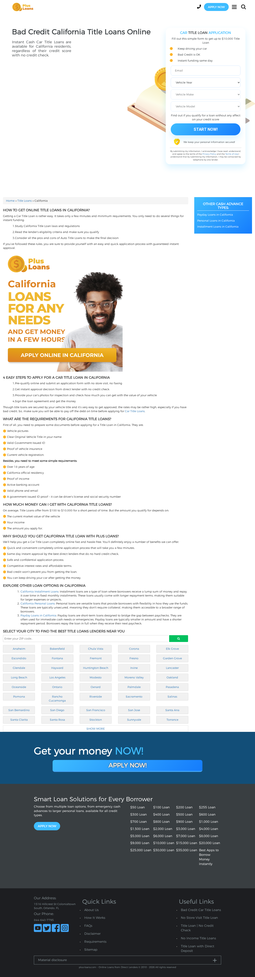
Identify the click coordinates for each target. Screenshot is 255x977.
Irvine (134, 668)
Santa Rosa (57, 719)
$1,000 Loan (208, 822)
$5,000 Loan (139, 836)
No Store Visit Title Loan (199, 918)
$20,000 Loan (209, 843)
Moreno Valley (134, 677)
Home (10, 200)
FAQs (88, 926)
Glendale (19, 668)
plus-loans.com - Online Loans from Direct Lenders (108, 967)
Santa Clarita (19, 719)
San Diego (57, 710)
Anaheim (19, 649)
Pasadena (172, 687)
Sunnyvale (134, 719)
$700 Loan (138, 822)
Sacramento (134, 696)
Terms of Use (231, 154)
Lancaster (172, 668)
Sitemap (90, 949)
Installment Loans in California (217, 226)
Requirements (95, 942)
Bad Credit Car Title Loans (201, 910)
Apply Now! (128, 765)
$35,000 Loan (186, 850)
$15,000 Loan (186, 843)
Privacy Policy (209, 154)
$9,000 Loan (139, 843)
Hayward (57, 668)
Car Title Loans (135, 411)
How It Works (94, 918)
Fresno (133, 658)
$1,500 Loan (139, 829)
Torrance (172, 719)
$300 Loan (138, 814)
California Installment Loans (39, 591)
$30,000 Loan (163, 850)
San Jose (134, 710)
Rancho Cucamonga (57, 698)
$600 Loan (207, 814)
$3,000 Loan (185, 829)
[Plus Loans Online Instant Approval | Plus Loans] (24, 7)
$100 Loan (161, 807)
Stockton (95, 719)
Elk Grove (172, 649)
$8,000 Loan (208, 836)
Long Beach (19, 677)
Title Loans (24, 200)
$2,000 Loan (162, 829)
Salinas (172, 696)
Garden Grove (172, 658)
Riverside (95, 696)
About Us (91, 910)
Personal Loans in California (216, 220)
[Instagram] (65, 928)
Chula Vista (95, 649)
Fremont (96, 658)
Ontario (57, 687)
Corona (134, 649)
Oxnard (96, 687)
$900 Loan (184, 822)
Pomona (19, 696)
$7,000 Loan (185, 836)
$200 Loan (184, 807)
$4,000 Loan (208, 829)
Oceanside (19, 687)
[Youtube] (38, 928)
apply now (216, 7)
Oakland (172, 677)
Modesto (96, 677)
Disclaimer (92, 934)
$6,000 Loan (162, 836)
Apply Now (47, 826)
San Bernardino (19, 710)
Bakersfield (57, 649)
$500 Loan (184, 814)
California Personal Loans (38, 603)
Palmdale (134, 687)
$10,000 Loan (163, 843)
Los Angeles (57, 677)
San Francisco (95, 710)
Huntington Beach (95, 668)
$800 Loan (161, 822)
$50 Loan (137, 807)
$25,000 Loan (140, 850)
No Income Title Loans (198, 938)
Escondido (19, 658)
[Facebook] (56, 928)
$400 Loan (161, 814)
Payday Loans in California (38, 615)
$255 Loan (207, 807)
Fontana (57, 658)
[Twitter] (47, 928)
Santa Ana (172, 710)
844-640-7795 (44, 920)
